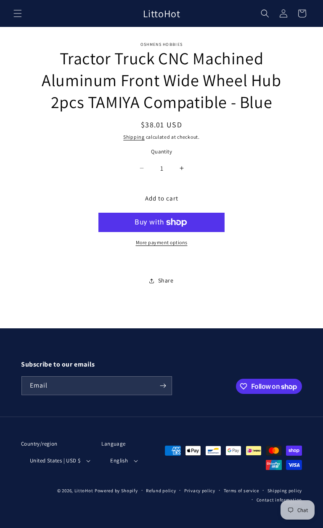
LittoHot (83, 491)
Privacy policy (199, 491)
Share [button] (166, 280)
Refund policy (161, 491)
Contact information (279, 500)
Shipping (134, 137)
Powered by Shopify (116, 491)
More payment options (162, 242)
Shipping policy (284, 491)
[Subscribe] (163, 386)
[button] (17, 13)
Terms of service (241, 491)
